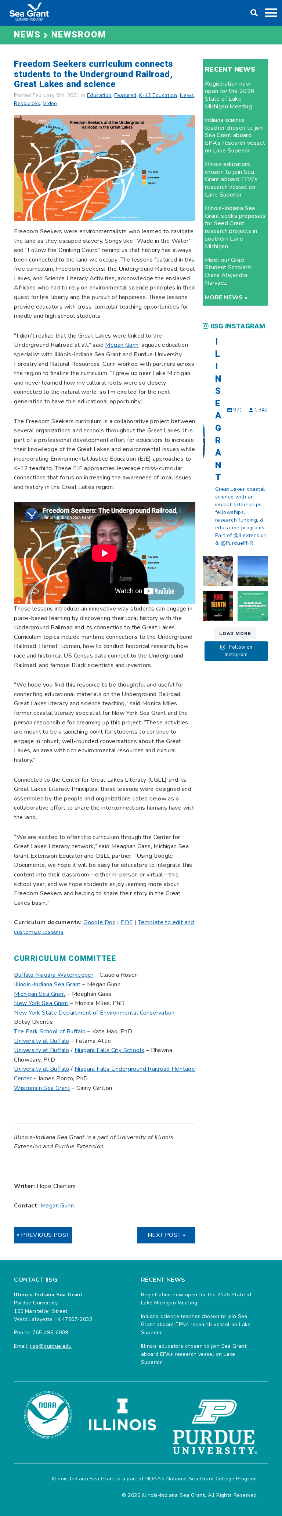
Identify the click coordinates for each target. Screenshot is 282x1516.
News (187, 95)
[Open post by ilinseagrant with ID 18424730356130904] (253, 606)
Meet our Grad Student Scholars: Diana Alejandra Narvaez (228, 271)
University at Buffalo (41, 1069)
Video (50, 103)
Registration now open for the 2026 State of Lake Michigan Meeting (230, 95)
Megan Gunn (121, 345)
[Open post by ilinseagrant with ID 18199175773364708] (218, 606)
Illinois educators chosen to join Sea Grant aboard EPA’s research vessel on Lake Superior (231, 179)
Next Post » (166, 1235)
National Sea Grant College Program (211, 1478)
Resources (27, 103)
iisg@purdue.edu (51, 1346)
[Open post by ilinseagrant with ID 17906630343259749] (253, 571)
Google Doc (99, 922)
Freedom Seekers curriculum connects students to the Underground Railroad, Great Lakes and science (93, 74)
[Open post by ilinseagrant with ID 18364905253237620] (218, 571)
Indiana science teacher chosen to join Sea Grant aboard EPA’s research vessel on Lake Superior (235, 135)
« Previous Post (43, 1235)
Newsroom (78, 34)
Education (99, 95)
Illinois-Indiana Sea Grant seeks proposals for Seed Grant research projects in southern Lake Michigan (235, 227)
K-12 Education (158, 95)
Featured (125, 95)
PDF (126, 922)
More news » (226, 298)
